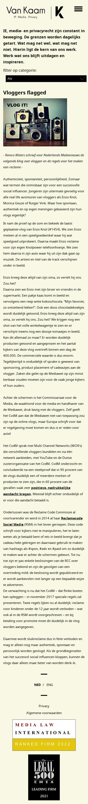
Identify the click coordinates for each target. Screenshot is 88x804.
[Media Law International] (44, 750)
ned (37, 685)
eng (50, 685)
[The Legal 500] (44, 799)
